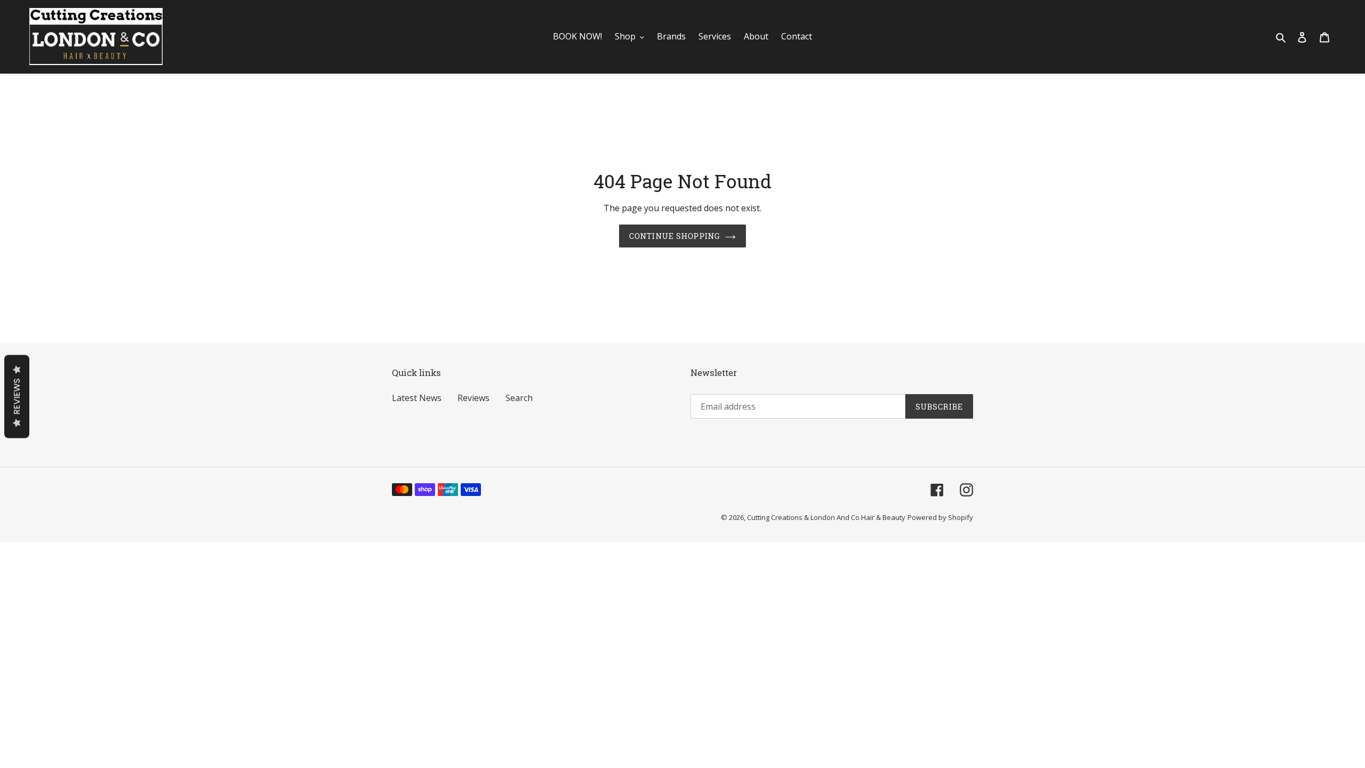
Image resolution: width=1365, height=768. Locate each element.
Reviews (473, 398)
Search (519, 398)
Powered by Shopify (940, 517)
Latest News (416, 398)
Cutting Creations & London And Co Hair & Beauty (826, 517)
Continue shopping (674, 236)
